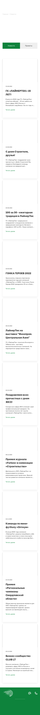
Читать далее (10, 110)
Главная (5, 14)
